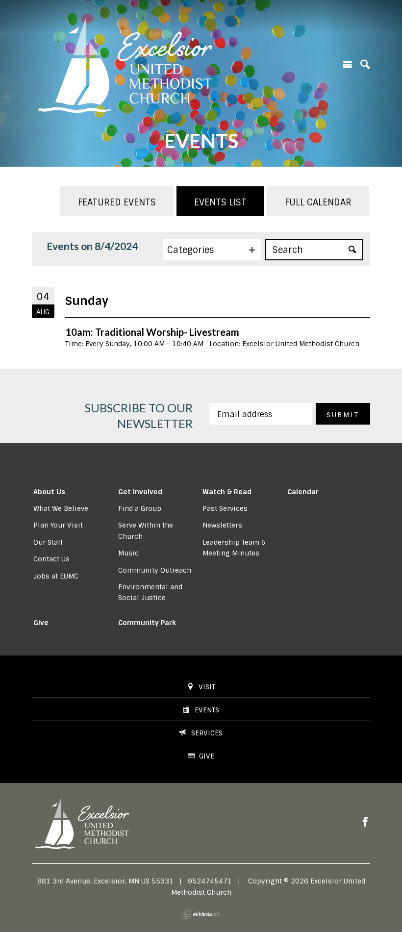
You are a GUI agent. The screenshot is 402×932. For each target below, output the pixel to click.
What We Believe (60, 508)
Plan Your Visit (58, 525)
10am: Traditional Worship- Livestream (152, 332)
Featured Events (117, 202)
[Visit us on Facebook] (365, 822)
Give (41, 622)
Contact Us (51, 558)
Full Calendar (318, 202)
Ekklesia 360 (201, 914)
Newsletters (222, 525)
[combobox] (212, 249)
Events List (220, 202)
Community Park (147, 622)
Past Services (225, 508)
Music (128, 553)
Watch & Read (226, 491)
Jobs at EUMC (55, 576)
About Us (49, 491)
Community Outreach (154, 570)
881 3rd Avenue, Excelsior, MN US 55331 (105, 881)
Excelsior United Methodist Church (300, 343)
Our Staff (48, 542)
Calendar (303, 491)
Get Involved (140, 491)
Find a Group (139, 508)
